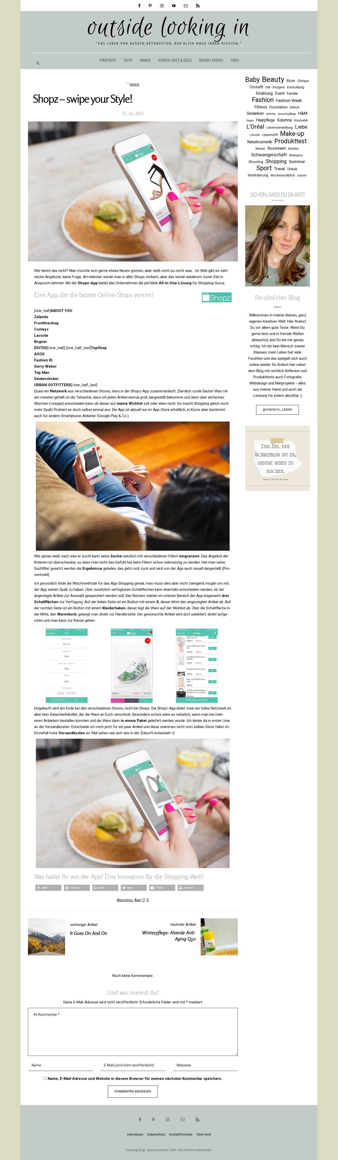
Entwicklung (295, 87)
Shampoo (296, 155)
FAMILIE (145, 60)
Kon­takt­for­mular (181, 1134)
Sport (264, 168)
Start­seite (107, 60)
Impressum (135, 1134)
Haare (250, 120)
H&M (302, 113)
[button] (48, 888)
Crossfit (256, 87)
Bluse (291, 81)
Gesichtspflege (287, 114)
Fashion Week (289, 100)
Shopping (276, 161)
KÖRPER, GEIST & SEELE (175, 60)
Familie (292, 93)
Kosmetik (301, 120)
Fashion (263, 100)
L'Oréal (255, 127)
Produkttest (290, 141)
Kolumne (284, 120)
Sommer (297, 161)
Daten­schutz (156, 1134)
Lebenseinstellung (279, 127)
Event (280, 93)
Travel (279, 168)
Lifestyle (255, 135)
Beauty (273, 79)
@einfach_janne (277, 409)
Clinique (303, 81)
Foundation (278, 107)
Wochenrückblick (282, 175)
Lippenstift (270, 135)
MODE (134, 84)
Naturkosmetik (259, 142)
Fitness (260, 107)
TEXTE (127, 60)
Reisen (260, 148)
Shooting (256, 162)
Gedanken (255, 113)
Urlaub (292, 169)
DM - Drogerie (275, 87)
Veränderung (258, 175)
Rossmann (276, 148)
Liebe (301, 127)
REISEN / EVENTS (211, 60)
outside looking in (169, 27)
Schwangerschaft (269, 154)
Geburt (294, 107)
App (137, 900)
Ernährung (264, 93)
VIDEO (235, 60)
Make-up (292, 134)
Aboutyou (125, 900)
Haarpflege (265, 120)
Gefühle (271, 114)
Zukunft (301, 175)
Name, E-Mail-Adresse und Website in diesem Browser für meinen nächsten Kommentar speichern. (135, 1078)
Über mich (203, 1134)
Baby (252, 80)
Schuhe (293, 148)
